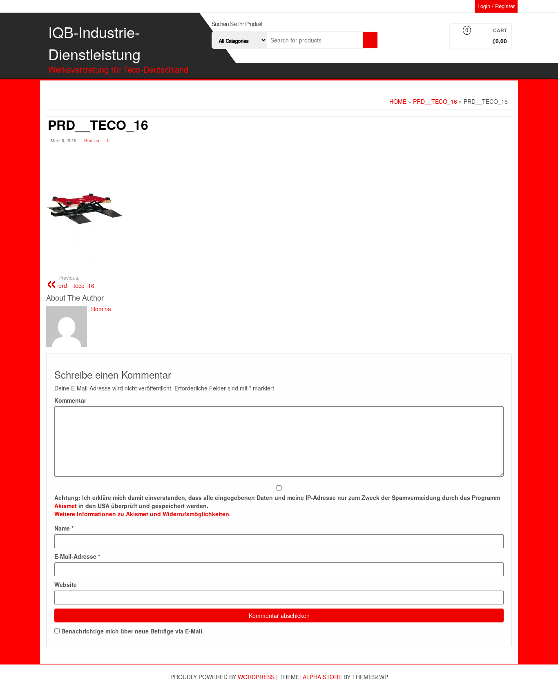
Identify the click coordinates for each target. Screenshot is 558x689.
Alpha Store (322, 677)
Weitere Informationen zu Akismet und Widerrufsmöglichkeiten (141, 514)
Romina (91, 140)
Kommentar (70, 400)
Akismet (65, 506)
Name (64, 528)
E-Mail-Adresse (77, 556)
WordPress (256, 677)
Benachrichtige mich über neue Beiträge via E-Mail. (132, 631)
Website (65, 584)
